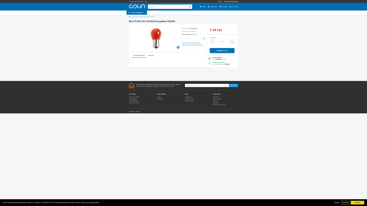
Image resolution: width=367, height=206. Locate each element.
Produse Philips (193, 28)
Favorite (224, 7)
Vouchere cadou (189, 99)
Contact (220, 1)
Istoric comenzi (217, 99)
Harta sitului (160, 99)
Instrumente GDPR (134, 97)
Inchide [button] (336, 202)
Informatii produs (139, 55)
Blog (203, 7)
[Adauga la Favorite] (203, 38)
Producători (188, 97)
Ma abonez (234, 85)
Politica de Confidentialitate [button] (90, 202)
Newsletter (216, 103)
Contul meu (213, 7)
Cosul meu (234, 7)
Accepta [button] (357, 202)
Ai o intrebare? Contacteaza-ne (191, 43)
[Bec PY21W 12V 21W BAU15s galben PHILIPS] (155, 38)
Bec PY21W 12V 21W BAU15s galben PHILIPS (143, 16)
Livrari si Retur (133, 99)
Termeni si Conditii (134, 103)
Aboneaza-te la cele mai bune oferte (192, 45)
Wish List (215, 101)
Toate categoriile (136, 12)
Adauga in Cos (222, 50)
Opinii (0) (151, 55)
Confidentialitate (133, 101)
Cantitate (213, 37)
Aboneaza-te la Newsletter (231, 1)
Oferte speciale (189, 101)
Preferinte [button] (346, 202)
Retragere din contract (219, 104)
